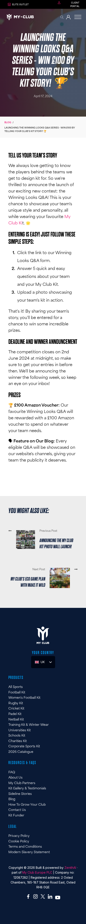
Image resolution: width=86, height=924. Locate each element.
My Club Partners (21, 783)
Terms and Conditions (25, 847)
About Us (15, 777)
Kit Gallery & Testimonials (27, 788)
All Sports (15, 687)
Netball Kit (16, 719)
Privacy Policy (19, 836)
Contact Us (17, 810)
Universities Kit (19, 730)
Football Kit (16, 692)
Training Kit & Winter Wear (28, 725)
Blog (7, 122)
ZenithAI (70, 867)
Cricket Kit (16, 708)
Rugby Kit (15, 703)
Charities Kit (17, 741)
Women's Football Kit (24, 698)
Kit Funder (16, 815)
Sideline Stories (20, 794)
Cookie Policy (18, 841)
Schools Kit (16, 735)
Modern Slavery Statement (29, 852)
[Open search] (62, 17)
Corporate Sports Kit (24, 746)
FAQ (11, 772)
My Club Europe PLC (37, 872)
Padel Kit (14, 714)
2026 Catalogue (20, 752)
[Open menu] (77, 17)
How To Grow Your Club (27, 805)
